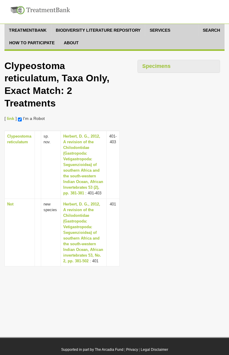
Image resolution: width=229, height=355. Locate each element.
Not (10, 204)
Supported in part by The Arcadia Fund (92, 350)
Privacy (132, 350)
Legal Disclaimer (154, 350)
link (10, 118)
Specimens (156, 66)
